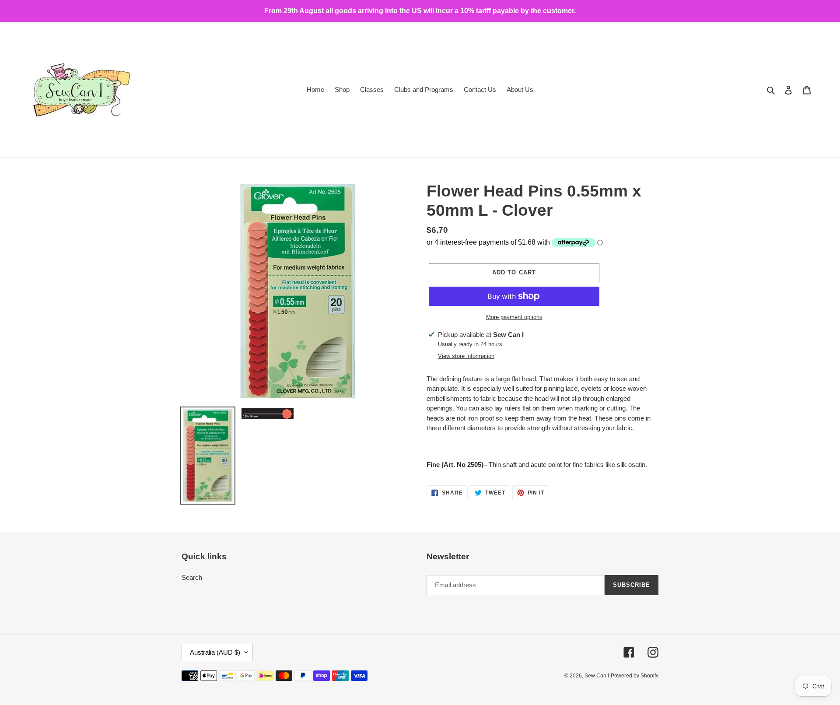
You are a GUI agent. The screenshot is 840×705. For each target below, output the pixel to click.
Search (192, 577)
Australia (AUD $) (215, 652)
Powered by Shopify (634, 676)
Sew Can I (596, 676)
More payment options (514, 317)
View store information (466, 356)
